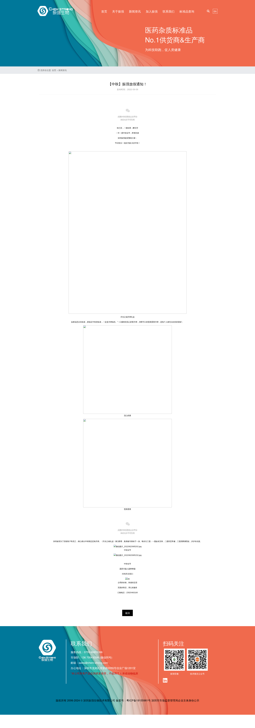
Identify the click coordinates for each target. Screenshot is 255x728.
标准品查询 (186, 11)
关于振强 (118, 11)
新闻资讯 (135, 11)
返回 (127, 613)
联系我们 (168, 11)
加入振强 (152, 11)
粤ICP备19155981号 (138, 700)
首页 (104, 11)
